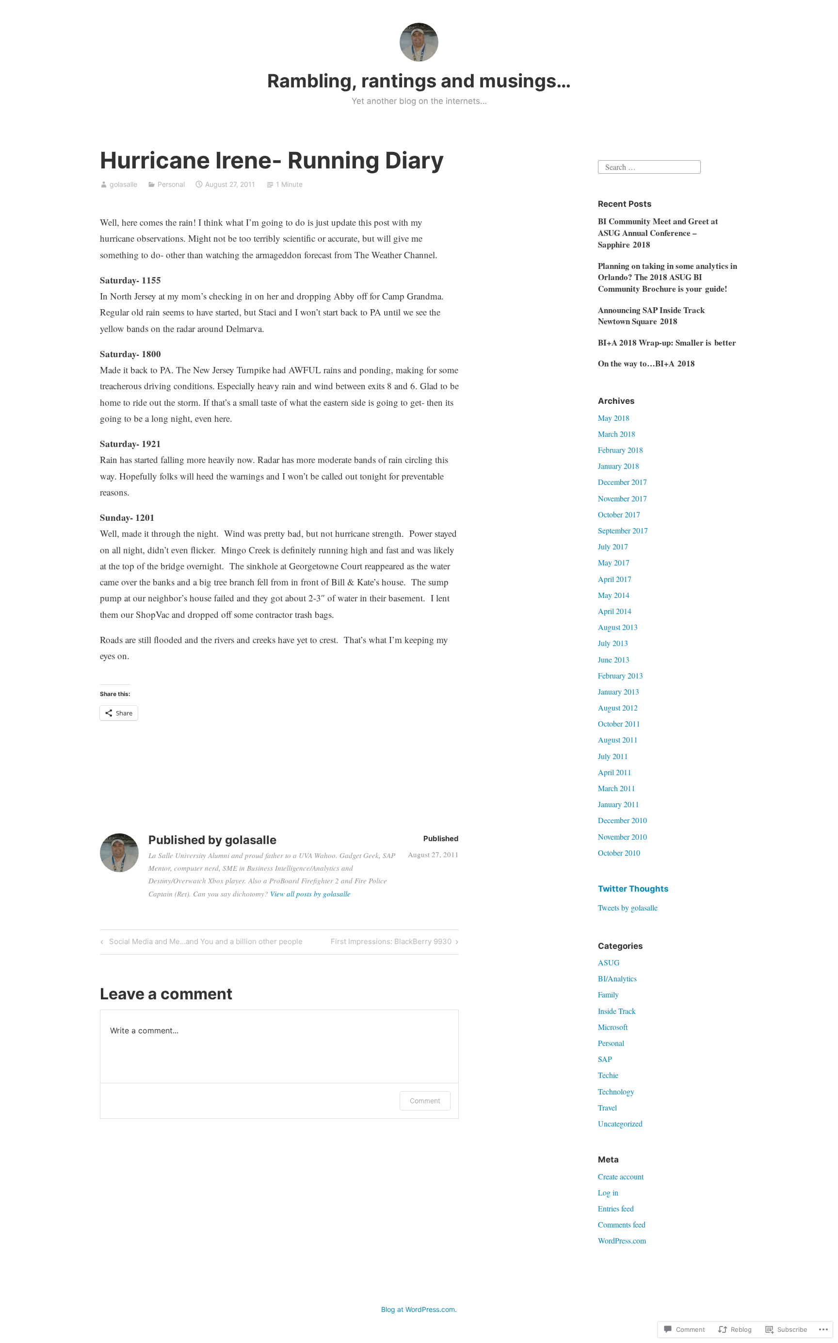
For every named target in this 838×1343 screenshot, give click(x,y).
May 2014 (613, 595)
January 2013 (618, 691)
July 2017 (613, 546)
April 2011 (614, 772)
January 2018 (618, 466)
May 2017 (613, 562)
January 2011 (618, 804)
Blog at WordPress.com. (419, 1309)
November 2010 (622, 836)
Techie (608, 1075)
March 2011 (616, 788)
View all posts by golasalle (310, 893)
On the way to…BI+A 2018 (646, 363)
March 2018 (616, 434)
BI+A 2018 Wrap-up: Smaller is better (667, 342)
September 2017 (623, 530)
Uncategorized (620, 1123)
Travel (607, 1107)
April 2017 (614, 579)
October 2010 (619, 852)
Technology (616, 1091)
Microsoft (613, 1027)
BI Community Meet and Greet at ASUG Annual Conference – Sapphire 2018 (658, 232)
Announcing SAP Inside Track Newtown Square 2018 (651, 316)
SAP (605, 1059)
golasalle (123, 184)
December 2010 (622, 820)
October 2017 (619, 514)
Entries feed (616, 1208)
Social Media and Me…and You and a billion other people (200, 943)
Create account (621, 1176)
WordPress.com (622, 1240)
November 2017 (622, 498)
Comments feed (621, 1224)
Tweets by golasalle (628, 907)
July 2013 (613, 643)
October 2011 (619, 723)
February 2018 (620, 450)
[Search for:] (649, 166)
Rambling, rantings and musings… (419, 80)
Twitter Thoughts (633, 889)
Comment (425, 1100)
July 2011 (613, 756)
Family (608, 994)
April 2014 (614, 611)
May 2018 (613, 418)
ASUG (609, 962)
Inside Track (617, 1011)
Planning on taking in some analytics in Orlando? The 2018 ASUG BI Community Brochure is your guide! (667, 277)
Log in (608, 1192)
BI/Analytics (617, 978)
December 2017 (622, 482)
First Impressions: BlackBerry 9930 (391, 943)
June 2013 (613, 659)
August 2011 (618, 739)
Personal (171, 184)
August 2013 (618, 627)
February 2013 (620, 675)
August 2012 (618, 707)
